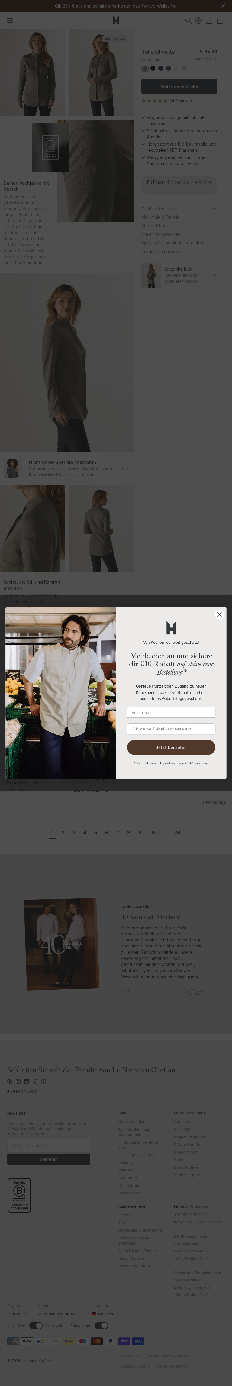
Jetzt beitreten (171, 747)
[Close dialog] (219, 614)
